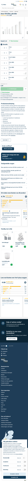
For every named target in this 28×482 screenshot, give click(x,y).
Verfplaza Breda (4, 420)
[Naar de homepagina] (13, 4)
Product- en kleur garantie (7, 381)
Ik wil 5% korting (12, 338)
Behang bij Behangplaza (6, 385)
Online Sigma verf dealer (6, 426)
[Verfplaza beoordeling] (14, 282)
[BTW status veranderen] (6, 346)
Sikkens (3, 392)
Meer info (19, 457)
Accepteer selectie (14, 474)
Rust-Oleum (3, 409)
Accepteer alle (14, 477)
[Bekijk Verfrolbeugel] (7, 240)
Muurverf (3, 411)
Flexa (2, 402)
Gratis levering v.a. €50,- (13, 1)
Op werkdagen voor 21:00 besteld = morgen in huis (13, 97)
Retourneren (4, 376)
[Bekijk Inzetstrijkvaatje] (7, 259)
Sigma (2, 394)
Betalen (2, 374)
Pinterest (5, 355)
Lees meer (5, 140)
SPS (2, 407)
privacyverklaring (19, 454)
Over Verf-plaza (4, 418)
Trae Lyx (3, 405)
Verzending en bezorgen (6, 372)
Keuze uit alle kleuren (7, 96)
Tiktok (4, 353)
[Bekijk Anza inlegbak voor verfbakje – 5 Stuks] (21, 240)
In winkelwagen (12, 88)
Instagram (5, 351)
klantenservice (12, 326)
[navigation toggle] (2, 4)
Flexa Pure (3, 400)
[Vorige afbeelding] (2, 28)
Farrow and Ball (4, 396)
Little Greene (4, 398)
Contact (3, 368)
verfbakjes (13, 135)
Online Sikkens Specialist (7, 424)
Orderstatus (3, 370)
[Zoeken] (25, 8)
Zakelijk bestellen (5, 383)
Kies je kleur (20, 4)
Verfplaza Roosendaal (6, 422)
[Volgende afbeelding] (26, 28)
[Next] (26, 219)
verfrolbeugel (19, 133)
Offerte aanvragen (8, 148)
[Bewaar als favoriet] (25, 89)
